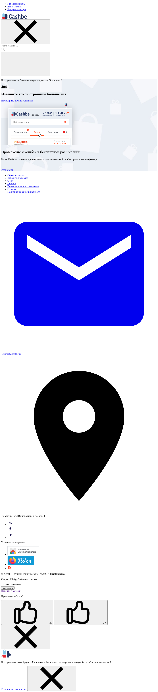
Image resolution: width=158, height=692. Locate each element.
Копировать (7, 588)
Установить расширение (14, 689)
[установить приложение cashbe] (23, 554)
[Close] (25, 637)
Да (50, 623)
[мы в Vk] (10, 524)
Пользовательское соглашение (23, 186)
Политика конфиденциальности (24, 192)
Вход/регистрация (16, 9)
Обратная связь (15, 175)
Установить (7, 170)
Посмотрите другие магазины (17, 100)
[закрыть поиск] (25, 32)
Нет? (103, 623)
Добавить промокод (17, 178)
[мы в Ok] (10, 530)
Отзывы (11, 189)
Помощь (11, 183)
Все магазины (14, 6)
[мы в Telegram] (10, 537)
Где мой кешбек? (16, 3)
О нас (10, 180)
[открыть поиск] (25, 64)
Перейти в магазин (11, 591)
